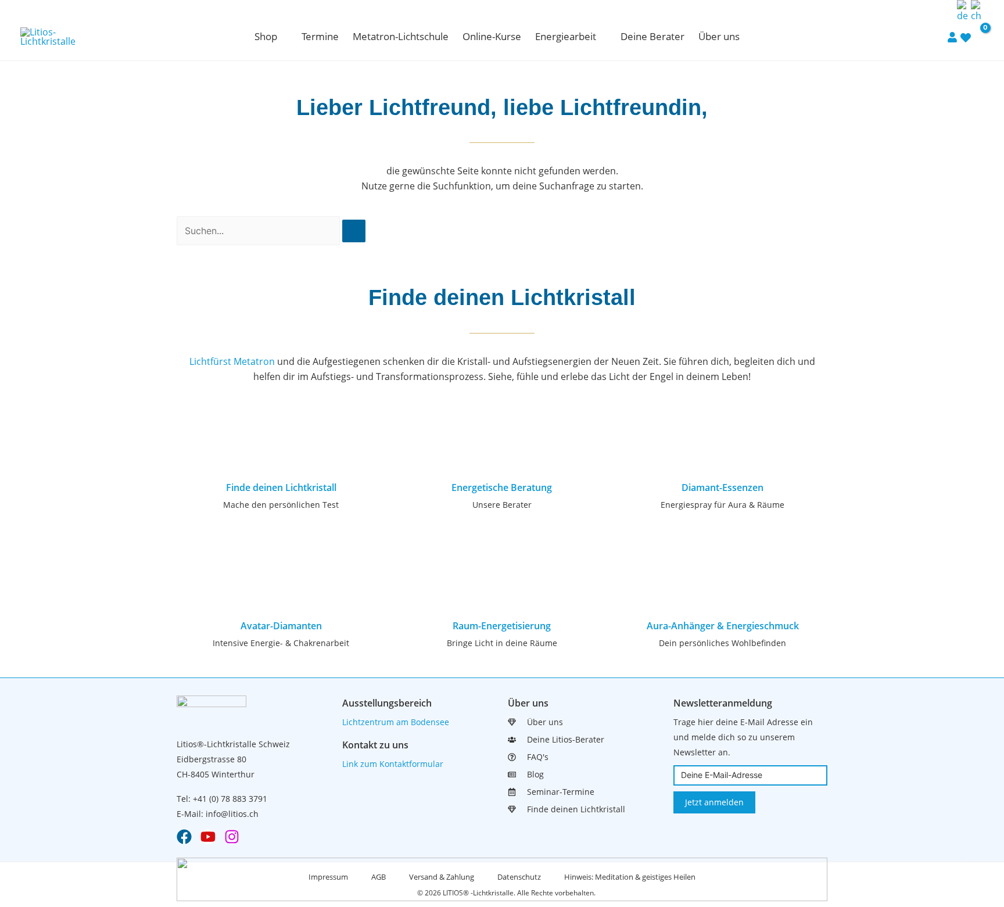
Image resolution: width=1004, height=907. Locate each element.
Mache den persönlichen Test (281, 504)
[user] (952, 36)
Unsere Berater (502, 504)
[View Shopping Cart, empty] (978, 36)
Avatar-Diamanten (281, 625)
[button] (282, 36)
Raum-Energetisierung (502, 625)
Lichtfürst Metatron (232, 361)
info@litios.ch (232, 813)
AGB (378, 877)
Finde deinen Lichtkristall (281, 487)
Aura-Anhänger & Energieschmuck (723, 625)
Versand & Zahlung (441, 877)
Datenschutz (519, 877)
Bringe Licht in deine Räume (502, 642)
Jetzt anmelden (714, 802)
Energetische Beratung (501, 487)
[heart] (965, 37)
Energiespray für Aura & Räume (722, 504)
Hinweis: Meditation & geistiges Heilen (629, 877)
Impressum (328, 877)
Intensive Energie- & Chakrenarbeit (281, 642)
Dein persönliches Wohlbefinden (722, 642)
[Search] (353, 231)
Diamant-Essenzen (722, 487)
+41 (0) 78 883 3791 (230, 798)
